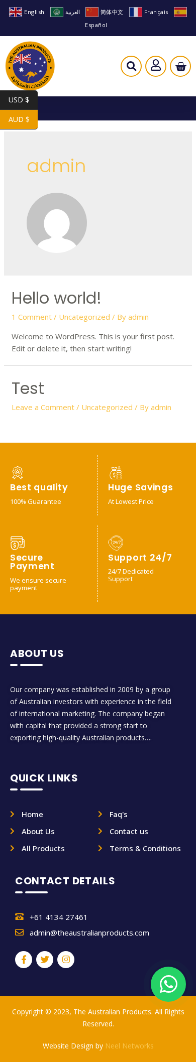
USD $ (23, 99)
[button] (131, 69)
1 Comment (32, 317)
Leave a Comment (43, 407)
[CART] (180, 66)
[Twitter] (44, 959)
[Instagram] (65, 959)
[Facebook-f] (23, 959)
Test (28, 388)
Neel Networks (129, 1045)
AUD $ (23, 119)
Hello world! (57, 298)
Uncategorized (84, 317)
